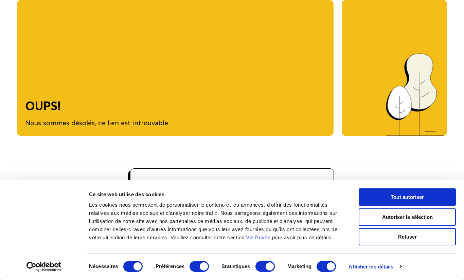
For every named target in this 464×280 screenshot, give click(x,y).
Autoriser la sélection (407, 217)
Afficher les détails (371, 266)
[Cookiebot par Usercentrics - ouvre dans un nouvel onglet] (44, 267)
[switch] (199, 266)
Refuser (407, 237)
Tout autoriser (407, 197)
